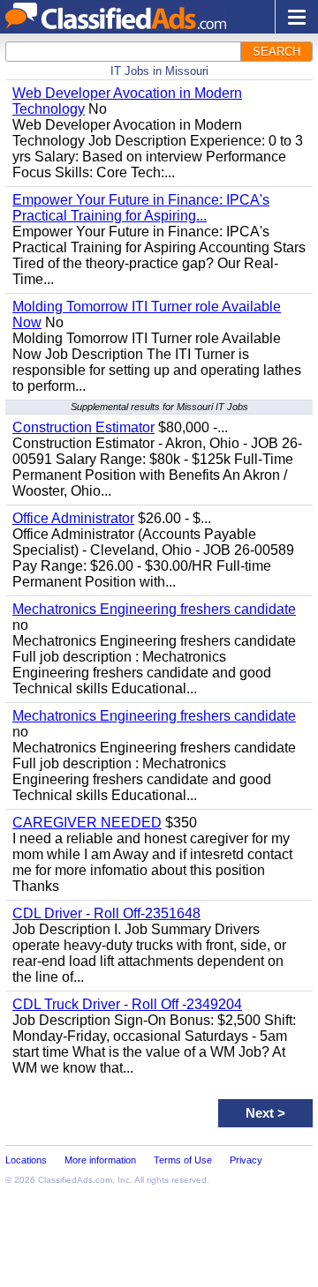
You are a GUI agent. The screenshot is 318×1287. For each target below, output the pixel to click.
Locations (26, 1160)
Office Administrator (73, 518)
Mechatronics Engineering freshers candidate (154, 609)
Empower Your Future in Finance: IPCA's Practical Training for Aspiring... (140, 207)
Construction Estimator (83, 427)
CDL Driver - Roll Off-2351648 (106, 913)
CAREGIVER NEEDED (87, 822)
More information (100, 1160)
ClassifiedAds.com (75, 1180)
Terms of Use (183, 1160)
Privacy (246, 1160)
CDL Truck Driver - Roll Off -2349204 (127, 1004)
